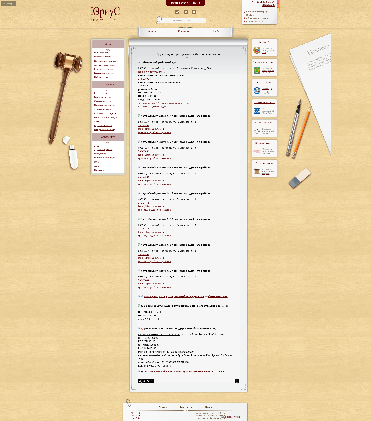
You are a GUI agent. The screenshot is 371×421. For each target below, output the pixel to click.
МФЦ (96, 162)
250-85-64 (143, 151)
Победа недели (101, 77)
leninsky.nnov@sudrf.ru (151, 71)
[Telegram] (144, 381)
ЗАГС (96, 166)
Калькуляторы (100, 93)
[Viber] (148, 381)
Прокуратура (100, 154)
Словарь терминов (102, 109)
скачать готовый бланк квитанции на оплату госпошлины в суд (184, 371)
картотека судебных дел (152, 106)
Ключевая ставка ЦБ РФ (105, 113)
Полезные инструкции (104, 105)
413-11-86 (135, 413)
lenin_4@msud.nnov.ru (151, 206)
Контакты (184, 31)
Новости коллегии (102, 57)
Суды (96, 146)
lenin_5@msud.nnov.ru (151, 232)
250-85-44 (143, 280)
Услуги (152, 31)
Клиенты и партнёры (104, 69)
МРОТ (97, 121)
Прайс (215, 31)
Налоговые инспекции (104, 158)
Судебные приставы (103, 150)
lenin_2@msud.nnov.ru (151, 154)
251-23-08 (143, 78)
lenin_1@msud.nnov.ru (151, 128)
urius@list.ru (137, 418)
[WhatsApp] (152, 381)
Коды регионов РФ (103, 126)
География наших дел (104, 73)
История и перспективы (105, 61)
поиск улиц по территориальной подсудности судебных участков (186, 296)
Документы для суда (103, 101)
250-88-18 (143, 228)
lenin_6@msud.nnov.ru (151, 257)
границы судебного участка (154, 132)
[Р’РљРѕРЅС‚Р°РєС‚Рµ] (140, 381)
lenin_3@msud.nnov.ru (151, 180)
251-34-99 (143, 85)
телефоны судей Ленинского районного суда (164, 103)
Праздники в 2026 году (105, 130)
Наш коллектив (101, 53)
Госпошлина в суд (102, 97)
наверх (10, 3)
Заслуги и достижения (104, 65)
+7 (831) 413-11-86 (263, 1)
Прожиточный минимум (105, 117)
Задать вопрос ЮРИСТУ (185, 2)
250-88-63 (143, 254)
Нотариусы (99, 170)
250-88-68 (143, 125)
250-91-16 (143, 202)
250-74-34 (143, 177)
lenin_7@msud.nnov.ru (151, 283)
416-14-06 (268, 5)
